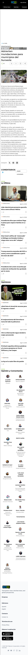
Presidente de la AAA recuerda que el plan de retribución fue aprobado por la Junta (13, 269)
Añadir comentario (20, 171)
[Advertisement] (14, 24)
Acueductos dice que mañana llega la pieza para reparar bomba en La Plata (13, 223)
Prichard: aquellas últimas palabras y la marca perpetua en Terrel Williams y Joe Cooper (13, 348)
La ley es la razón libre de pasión (12, 361)
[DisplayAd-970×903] (14, 48)
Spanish (4, 606)
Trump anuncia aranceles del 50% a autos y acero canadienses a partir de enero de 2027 (14, 253)
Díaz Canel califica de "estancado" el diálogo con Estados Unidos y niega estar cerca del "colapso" (13, 238)
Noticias (16, 7)
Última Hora (6, 7)
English (4, 609)
